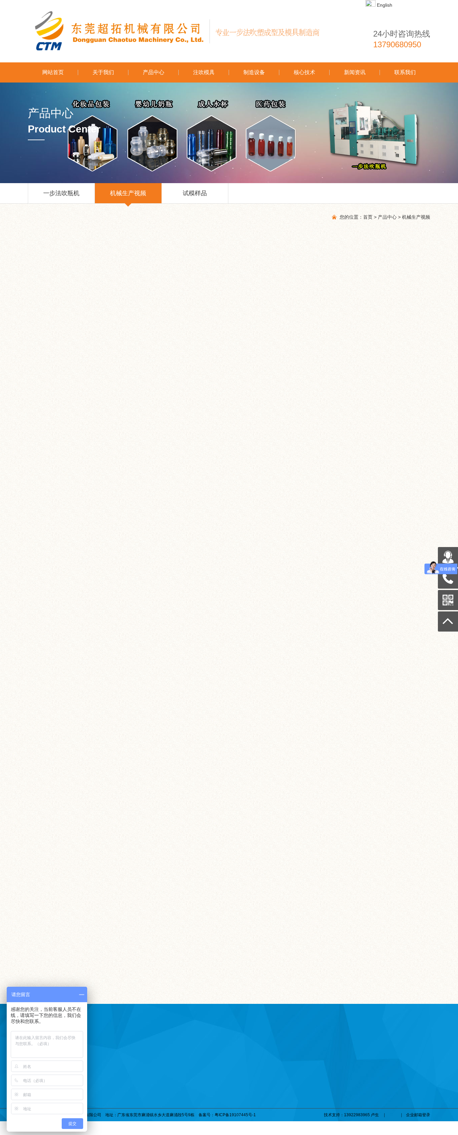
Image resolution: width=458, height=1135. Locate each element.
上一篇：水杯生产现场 (70, 693)
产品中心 (153, 72)
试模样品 (195, 193)
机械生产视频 (128, 193)
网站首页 (53, 72)
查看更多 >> (396, 878)
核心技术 (304, 72)
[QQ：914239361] (448, 557)
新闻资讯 (354, 72)
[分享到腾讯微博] (82, 672)
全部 (64, 654)
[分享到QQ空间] (67, 672)
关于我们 (103, 72)
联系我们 (405, 72)
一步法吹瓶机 (61, 193)
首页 (368, 217)
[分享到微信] (52, 672)
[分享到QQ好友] (59, 672)
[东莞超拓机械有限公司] (179, 31)
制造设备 (254, 72)
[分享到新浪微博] (75, 672)
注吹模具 (204, 72)
